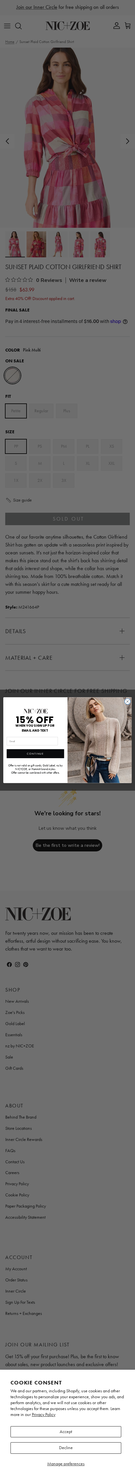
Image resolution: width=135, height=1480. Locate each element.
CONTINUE (35, 753)
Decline (66, 1447)
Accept (66, 1431)
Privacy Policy (43, 1414)
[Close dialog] (127, 701)
